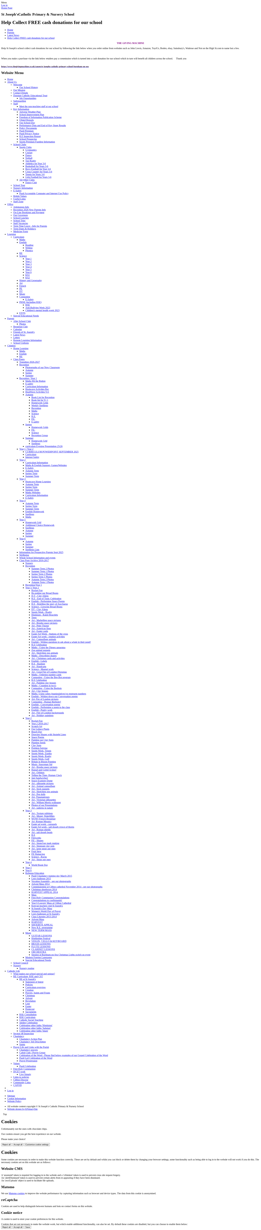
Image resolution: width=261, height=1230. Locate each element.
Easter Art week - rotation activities (48, 636)
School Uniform (21, 343)
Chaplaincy (18, 1036)
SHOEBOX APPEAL (42, 925)
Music (22, 294)
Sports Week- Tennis (41, 751)
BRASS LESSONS (41, 944)
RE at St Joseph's (27, 979)
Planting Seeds (38, 742)
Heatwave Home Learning (38, 481)
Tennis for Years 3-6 (35, 174)
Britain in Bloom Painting (43, 761)
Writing (28, 248)
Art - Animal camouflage (43, 786)
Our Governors (20, 215)
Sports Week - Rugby (41, 612)
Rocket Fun (37, 590)
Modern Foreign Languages (38, 957)
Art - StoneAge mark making (45, 843)
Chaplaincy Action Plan (30, 1039)
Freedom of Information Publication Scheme (40, 117)
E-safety (29, 383)
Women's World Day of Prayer (46, 911)
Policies (29, 984)
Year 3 (28, 264)
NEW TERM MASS (41, 930)
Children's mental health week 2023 (42, 310)
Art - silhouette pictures (42, 783)
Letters (16, 337)
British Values (20, 196)
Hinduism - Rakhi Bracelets (44, 615)
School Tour (19, 185)
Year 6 (28, 272)
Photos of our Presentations (44, 805)
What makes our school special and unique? (34, 973)
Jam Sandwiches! (39, 778)
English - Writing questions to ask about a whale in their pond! (61, 642)
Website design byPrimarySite (22, 1109)
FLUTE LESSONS (40, 946)
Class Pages (19, 359)
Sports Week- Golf (40, 759)
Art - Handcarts (38, 666)
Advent (28, 998)
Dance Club (31, 182)
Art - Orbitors (37, 772)
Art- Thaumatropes (40, 797)
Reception (24, 364)
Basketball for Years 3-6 (36, 166)
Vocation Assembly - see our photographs (51, 881)
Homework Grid (39, 441)
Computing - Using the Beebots (46, 688)
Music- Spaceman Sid (41, 764)
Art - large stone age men (43, 848)
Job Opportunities (27, 98)
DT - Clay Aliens (39, 609)
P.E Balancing (38, 854)
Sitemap (11, 1096)
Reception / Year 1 (28, 378)
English (23, 242)
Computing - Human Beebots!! (46, 702)
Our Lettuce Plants (40, 729)
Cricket (28, 152)
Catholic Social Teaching (31, 1020)
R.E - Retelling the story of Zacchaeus (49, 604)
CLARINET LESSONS (43, 949)
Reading (29, 245)
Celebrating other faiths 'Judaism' (35, 1028)
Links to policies (21, 1077)
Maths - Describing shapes (44, 655)
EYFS (22, 313)
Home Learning (20, 348)
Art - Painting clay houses (43, 683)
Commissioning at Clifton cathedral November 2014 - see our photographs (66, 886)
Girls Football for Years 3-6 (38, 177)
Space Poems (37, 737)
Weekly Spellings (39, 405)
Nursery (29, 563)
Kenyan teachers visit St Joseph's (47, 905)
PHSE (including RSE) (30, 302)
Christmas (30, 995)
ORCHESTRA (38, 952)
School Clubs (19, 144)
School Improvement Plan (31, 114)
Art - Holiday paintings (42, 715)
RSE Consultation (28, 1014)
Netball (28, 158)
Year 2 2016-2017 (40, 723)
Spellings (35, 443)
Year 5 (28, 269)
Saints (22, 1044)
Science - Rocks (39, 857)
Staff (15, 103)
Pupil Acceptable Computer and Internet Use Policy (44, 193)
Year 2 (28, 261)
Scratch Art (36, 726)
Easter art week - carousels (44, 824)
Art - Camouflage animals (43, 639)
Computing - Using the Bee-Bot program (51, 677)
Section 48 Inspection (23, 1033)
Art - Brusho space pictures (44, 623)
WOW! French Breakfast (43, 818)
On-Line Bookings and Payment (28, 212)
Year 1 (28, 258)
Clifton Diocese (20, 1079)
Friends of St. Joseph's (24, 332)
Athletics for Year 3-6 (35, 163)
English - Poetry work (41, 710)
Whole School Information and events (37, 557)
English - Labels (39, 661)
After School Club (22, 321)
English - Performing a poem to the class (50, 707)
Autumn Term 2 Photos (42, 579)
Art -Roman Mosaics (41, 821)
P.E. (33, 419)
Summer (29, 375)
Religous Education (34, 873)
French (22, 286)
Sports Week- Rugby (41, 756)
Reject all (6, 1144)
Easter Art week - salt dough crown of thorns (52, 827)
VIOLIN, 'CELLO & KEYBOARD (48, 941)
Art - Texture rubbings (42, 813)
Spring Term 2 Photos (41, 574)
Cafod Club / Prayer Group (32, 1052)
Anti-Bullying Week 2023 (37, 307)
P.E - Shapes (37, 840)
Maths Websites (32, 492)
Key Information (21, 109)
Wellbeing (24, 555)
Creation (29, 990)
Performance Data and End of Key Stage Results (42, 125)
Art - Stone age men (41, 859)
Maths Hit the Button (35, 381)
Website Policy (14, 1101)
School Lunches (21, 218)
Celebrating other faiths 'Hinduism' (35, 1025)
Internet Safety (32, 457)
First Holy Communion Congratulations (50, 897)
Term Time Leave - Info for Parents (30, 226)
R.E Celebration (39, 644)
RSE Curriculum (27, 1017)
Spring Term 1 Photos (41, 577)
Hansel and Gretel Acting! (43, 770)
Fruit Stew (36, 851)
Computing (24, 296)
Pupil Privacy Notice (29, 133)
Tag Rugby (30, 161)
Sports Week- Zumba (41, 753)
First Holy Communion (24, 1069)
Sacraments (30, 1012)
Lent (27, 1003)
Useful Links (19, 199)
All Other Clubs (27, 180)
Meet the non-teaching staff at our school (38, 106)
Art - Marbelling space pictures (46, 620)
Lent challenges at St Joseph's (45, 914)
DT (21, 291)
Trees (34, 617)
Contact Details (20, 93)
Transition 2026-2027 (29, 362)
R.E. (33, 416)
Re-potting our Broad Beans (44, 593)
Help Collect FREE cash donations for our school (31, 38)
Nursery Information (23, 188)
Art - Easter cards (39, 631)
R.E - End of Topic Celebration (46, 598)
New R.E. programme (42, 927)
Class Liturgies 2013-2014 (44, 916)
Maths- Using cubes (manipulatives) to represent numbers (58, 693)
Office (10, 204)
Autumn (29, 370)
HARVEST (37, 922)
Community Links (22, 1082)
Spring (28, 373)
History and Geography (30, 280)
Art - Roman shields (41, 829)
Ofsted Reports (26, 120)
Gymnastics (31, 150)
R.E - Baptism (38, 664)
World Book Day (39, 865)
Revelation (30, 1001)
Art (21, 283)
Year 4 (28, 267)
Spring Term (31, 473)
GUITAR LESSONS (41, 935)
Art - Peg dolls (38, 794)
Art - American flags (41, 628)
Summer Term (32, 476)
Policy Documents (28, 128)
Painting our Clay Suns (42, 740)
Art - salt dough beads (41, 832)
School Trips (19, 220)
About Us (12, 82)
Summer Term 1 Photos (42, 571)
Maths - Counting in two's (43, 685)
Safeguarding (19, 101)
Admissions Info (21, 207)
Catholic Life (13, 971)
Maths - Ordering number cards (46, 674)
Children (11, 345)
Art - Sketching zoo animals (44, 653)
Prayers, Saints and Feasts (37, 992)
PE (20, 288)
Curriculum (18, 237)
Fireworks (36, 838)
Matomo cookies (17, 1193)
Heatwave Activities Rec (37, 389)
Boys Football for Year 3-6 (38, 169)
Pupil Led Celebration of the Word (35, 1058)
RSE (27, 305)
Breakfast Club (20, 326)
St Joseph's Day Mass (41, 908)
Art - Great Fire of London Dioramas (49, 672)
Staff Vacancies (20, 223)
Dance (28, 155)
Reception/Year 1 (33, 585)
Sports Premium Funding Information (37, 141)
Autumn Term (32, 470)
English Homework (34, 511)
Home (10, 30)
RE (21, 253)
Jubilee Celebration (28, 1022)
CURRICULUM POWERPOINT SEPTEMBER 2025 (52, 451)
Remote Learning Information (27, 340)
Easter (28, 1006)
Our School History (28, 87)
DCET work (19, 1071)
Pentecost (29, 1009)
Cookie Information (16, 1098)
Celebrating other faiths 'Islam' (33, 1031)
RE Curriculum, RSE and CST (28, 976)
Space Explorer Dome (42, 780)
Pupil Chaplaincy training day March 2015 (51, 876)
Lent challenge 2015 (41, 878)
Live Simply (25, 1074)
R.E (33, 835)
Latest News (13, 35)
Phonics (29, 250)
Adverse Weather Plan (30, 112)
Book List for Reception (43, 397)
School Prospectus (28, 139)
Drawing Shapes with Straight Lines (48, 734)
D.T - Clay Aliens (39, 596)
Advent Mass (37, 919)
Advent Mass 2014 (40, 884)
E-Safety (17, 190)
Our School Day (27, 122)
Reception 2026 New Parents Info (29, 209)
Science (23, 256)
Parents (10, 32)
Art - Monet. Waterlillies (43, 816)
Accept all (18, 1144)
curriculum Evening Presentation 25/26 (44, 446)
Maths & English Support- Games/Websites (46, 465)
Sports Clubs (25, 147)
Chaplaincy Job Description (32, 1041)
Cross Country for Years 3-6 (38, 171)
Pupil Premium (26, 131)
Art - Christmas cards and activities (48, 658)
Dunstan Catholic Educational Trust (30, 95)
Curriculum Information (36, 386)
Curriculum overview (35, 987)
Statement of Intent (34, 982)
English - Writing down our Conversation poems (54, 696)
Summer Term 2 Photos (42, 568)
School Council (20, 963)
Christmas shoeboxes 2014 (44, 889)
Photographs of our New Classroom (42, 367)
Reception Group (39, 435)
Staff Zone (18, 201)
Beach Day (36, 731)
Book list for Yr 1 (39, 400)
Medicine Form (20, 231)
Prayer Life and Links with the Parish (31, 1047)
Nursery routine (26, 968)
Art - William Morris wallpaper (46, 802)
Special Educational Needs (26, 315)
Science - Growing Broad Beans (46, 606)
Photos (22, 324)
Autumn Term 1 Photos (42, 582)
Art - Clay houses (39, 691)
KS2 (27, 277)
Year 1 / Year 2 (26, 449)
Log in (4, 5)
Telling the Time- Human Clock (46, 775)
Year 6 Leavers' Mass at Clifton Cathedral (51, 903)
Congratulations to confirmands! (46, 900)
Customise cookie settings (37, 1144)
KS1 (27, 275)
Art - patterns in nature (42, 808)
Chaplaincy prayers (28, 1050)
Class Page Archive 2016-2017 (34, 560)
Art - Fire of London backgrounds (47, 712)
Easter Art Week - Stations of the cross (49, 634)
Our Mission (19, 90)
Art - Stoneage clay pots (42, 846)
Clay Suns (36, 745)
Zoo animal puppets (40, 650)
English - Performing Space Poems (48, 601)
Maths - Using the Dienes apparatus (48, 647)
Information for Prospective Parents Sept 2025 (41, 552)
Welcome (17, 84)
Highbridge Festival (40, 938)
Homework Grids (39, 402)
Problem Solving (39, 748)
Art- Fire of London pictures (44, 699)
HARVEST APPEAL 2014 (44, 892)
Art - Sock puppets (40, 789)
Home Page (6, 8)
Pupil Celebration (27, 1066)
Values (16, 1063)
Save (27, 1227)
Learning (11, 234)
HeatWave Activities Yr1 (37, 392)
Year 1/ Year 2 (32, 587)
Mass (33, 895)
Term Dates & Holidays (24, 228)
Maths (22, 239)
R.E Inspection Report (30, 136)
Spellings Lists (32, 549)
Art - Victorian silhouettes (43, 799)
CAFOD (17, 1085)
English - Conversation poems (45, 704)
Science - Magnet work (42, 669)
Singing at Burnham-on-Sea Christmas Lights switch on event (60, 954)
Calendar (17, 329)
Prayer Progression (28, 1060)
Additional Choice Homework (39, 525)
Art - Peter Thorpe (40, 625)
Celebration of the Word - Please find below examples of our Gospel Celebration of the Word (63, 1055)
